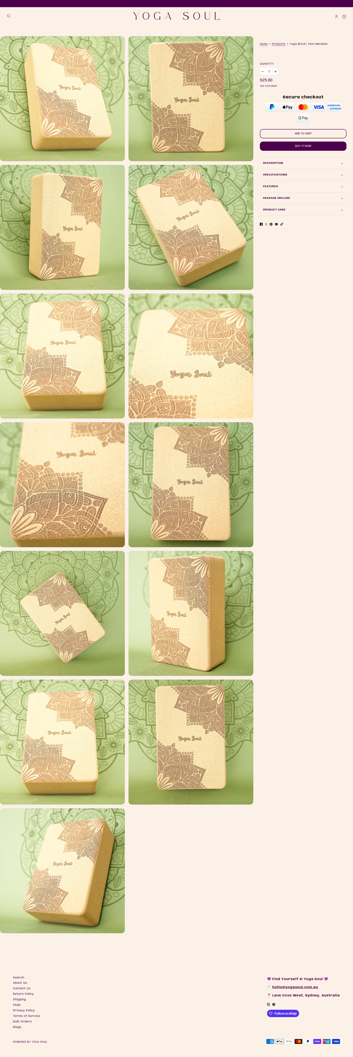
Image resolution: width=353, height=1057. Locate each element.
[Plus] (275, 71)
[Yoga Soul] (176, 16)
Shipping (19, 999)
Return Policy (23, 994)
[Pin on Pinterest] (271, 224)
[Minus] (262, 71)
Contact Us (22, 988)
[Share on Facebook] (261, 224)
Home (264, 44)
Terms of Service (26, 1016)
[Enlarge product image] (62, 98)
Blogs (17, 1027)
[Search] (9, 16)
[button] (282, 224)
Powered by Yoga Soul (30, 1042)
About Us (20, 983)
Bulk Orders (22, 1021)
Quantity (267, 64)
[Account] (336, 16)
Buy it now (303, 146)
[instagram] (268, 1004)
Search (18, 977)
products (279, 44)
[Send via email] (276, 224)
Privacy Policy (24, 1010)
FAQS (17, 1005)
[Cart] (344, 16)
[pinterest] (274, 1004)
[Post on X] (266, 224)
